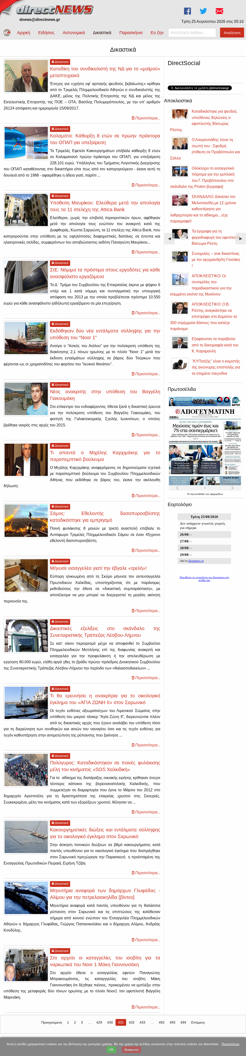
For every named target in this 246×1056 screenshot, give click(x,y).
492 (162, 1022)
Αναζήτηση (232, 33)
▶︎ (242, 240)
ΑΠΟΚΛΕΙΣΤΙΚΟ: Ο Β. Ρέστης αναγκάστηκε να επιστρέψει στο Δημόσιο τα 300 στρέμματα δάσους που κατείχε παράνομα (203, 316)
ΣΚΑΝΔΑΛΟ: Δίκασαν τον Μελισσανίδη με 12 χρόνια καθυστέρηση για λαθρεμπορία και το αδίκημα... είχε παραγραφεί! (203, 209)
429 (99, 1022)
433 (142, 1022)
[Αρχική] (55, 9)
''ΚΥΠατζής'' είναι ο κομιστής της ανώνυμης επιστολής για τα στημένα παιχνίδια (216, 367)
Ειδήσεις (46, 32)
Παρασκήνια (130, 32)
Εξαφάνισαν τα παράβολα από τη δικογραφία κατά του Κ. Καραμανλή (215, 345)
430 (110, 1022)
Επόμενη (198, 1022)
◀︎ (171, 240)
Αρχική (23, 32)
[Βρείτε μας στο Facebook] (188, 11)
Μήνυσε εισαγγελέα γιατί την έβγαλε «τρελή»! (98, 568)
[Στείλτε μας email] (220, 11)
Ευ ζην (157, 32)
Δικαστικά (102, 32)
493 (172, 1022)
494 (183, 1022)
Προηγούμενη (51, 1022)
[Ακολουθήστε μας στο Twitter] (204, 11)
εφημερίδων (216, 494)
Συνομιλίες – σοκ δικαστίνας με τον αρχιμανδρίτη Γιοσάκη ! (216, 260)
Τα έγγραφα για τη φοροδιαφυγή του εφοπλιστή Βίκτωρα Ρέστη (216, 237)
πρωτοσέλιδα (197, 494)
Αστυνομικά (74, 32)
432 (132, 1022)
